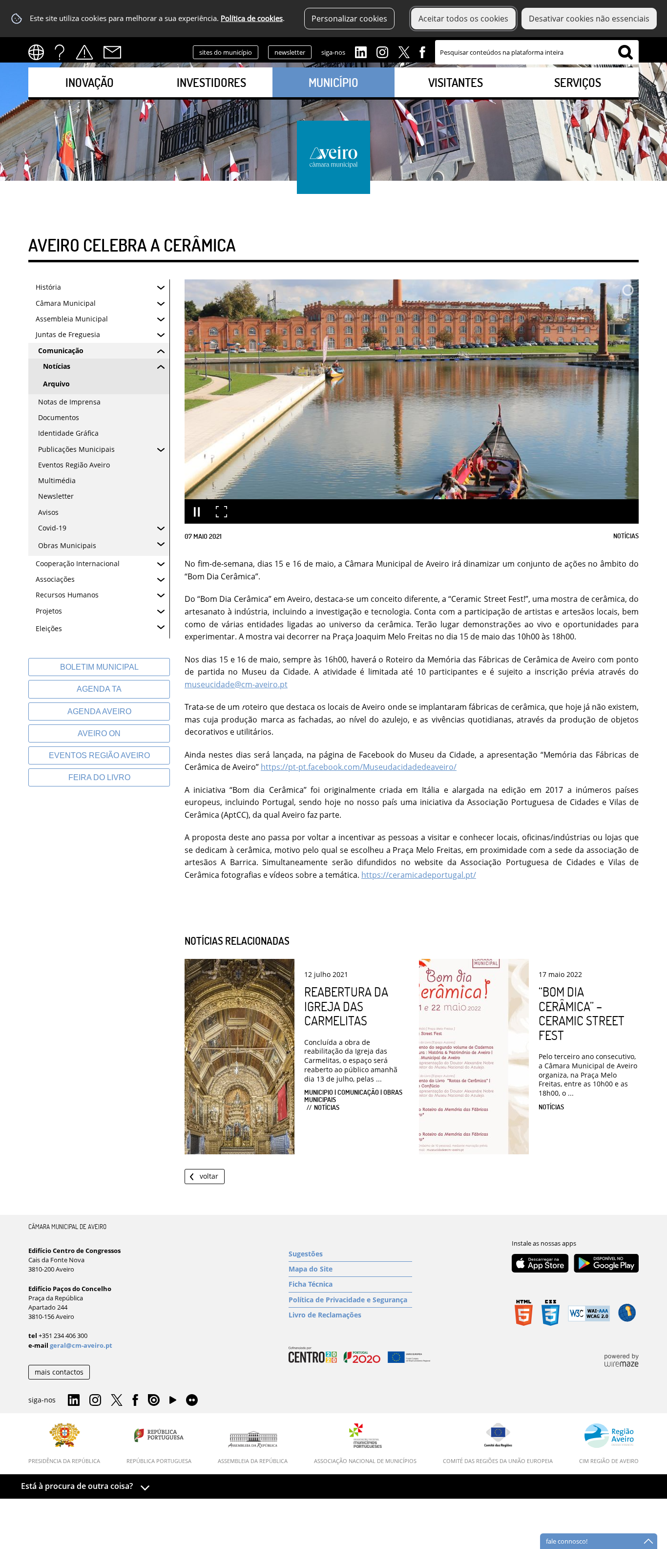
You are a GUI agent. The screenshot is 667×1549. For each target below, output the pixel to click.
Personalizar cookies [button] (349, 18)
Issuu (154, 1400)
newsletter (289, 52)
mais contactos (59, 1372)
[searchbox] (537, 52)
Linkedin (361, 51)
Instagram (382, 51)
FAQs (59, 52)
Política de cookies (252, 18)
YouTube (172, 1402)
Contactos (112, 52)
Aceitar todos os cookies (463, 18)
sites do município (225, 52)
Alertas (84, 52)
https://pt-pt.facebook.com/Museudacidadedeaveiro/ (359, 767)
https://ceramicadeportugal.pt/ (418, 875)
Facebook (422, 51)
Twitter (404, 51)
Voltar (209, 1176)
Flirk (192, 1400)
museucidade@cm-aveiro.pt (236, 684)
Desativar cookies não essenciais (589, 18)
